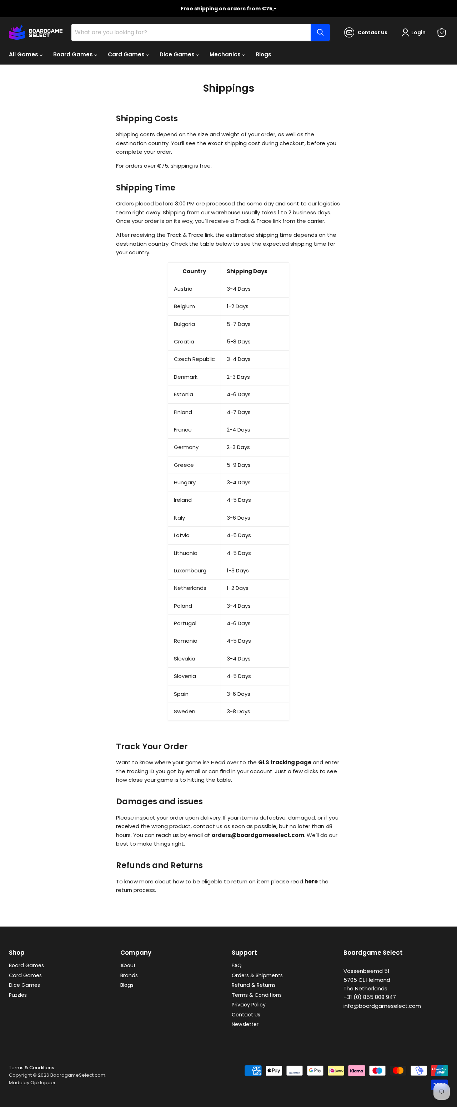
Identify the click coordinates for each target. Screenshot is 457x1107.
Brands (129, 975)
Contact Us (246, 1014)
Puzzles (18, 995)
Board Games (73, 54)
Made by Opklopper (32, 1082)
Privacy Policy (249, 1004)
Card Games (127, 54)
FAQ (237, 965)
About (128, 965)
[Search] (320, 32)
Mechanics (226, 54)
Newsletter (245, 1024)
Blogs (263, 54)
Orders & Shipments (257, 975)
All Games (24, 54)
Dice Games (178, 54)
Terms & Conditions (257, 995)
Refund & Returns (254, 985)
